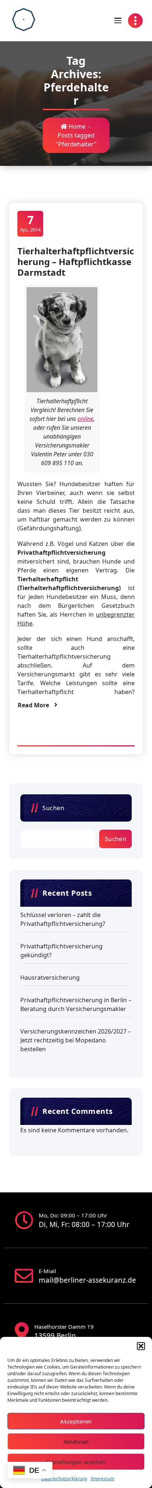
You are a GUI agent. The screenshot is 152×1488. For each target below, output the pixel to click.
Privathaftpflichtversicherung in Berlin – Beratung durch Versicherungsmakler (75, 1004)
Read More (33, 705)
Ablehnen (76, 1441)
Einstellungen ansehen (76, 1462)
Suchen (53, 808)
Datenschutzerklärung (64, 1478)
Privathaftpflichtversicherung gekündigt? (61, 950)
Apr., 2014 (30, 223)
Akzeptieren (75, 1421)
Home (76, 126)
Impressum (102, 1478)
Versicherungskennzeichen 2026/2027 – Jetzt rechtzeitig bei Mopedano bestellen (75, 1040)
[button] (141, 1346)
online (85, 419)
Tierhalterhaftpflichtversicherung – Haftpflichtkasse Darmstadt (75, 261)
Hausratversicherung (50, 977)
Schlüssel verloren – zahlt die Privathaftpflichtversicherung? (62, 919)
